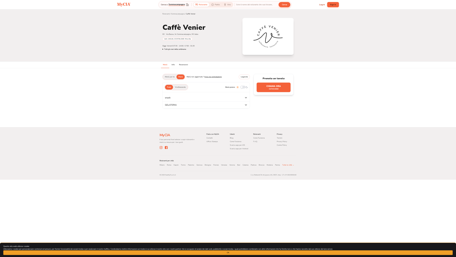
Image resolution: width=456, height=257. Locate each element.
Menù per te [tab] (170, 77)
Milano (162, 165)
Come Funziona (235, 141)
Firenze (216, 165)
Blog (231, 138)
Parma (277, 165)
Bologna (208, 165)
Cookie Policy (282, 145)
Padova (253, 165)
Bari (238, 165)
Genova (199, 165)
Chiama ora (273, 87)
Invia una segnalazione (213, 77)
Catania (245, 165)
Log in (322, 4)
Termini (279, 138)
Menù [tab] (165, 65)
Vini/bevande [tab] (180, 87)
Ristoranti (166, 14)
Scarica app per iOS (237, 145)
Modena (270, 165)
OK (228, 252)
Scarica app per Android (239, 149)
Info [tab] (173, 65)
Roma (169, 165)
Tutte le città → (288, 165)
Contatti (210, 138)
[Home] (123, 4)
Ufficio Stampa (212, 141)
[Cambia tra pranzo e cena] (243, 87)
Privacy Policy (282, 141)
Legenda (244, 77)
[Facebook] (166, 147)
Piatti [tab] (169, 87)
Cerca (284, 4)
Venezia (224, 165)
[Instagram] (161, 147)
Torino (183, 165)
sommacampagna (177, 4)
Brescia (261, 165)
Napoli (176, 165)
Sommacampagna (178, 14)
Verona (232, 165)
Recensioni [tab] (183, 65)
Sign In (333, 4)
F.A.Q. (255, 141)
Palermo (191, 165)
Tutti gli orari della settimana (175, 49)
